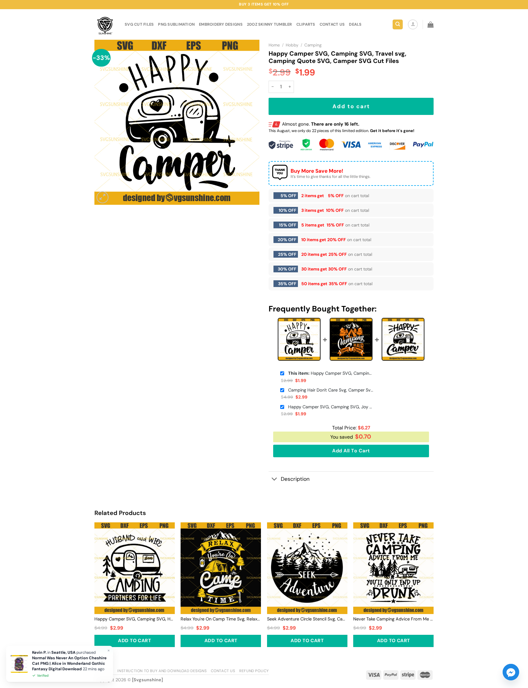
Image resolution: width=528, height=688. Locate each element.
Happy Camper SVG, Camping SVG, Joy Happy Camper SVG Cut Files (331, 407)
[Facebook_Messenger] (511, 672)
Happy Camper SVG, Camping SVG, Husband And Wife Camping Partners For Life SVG (134, 619)
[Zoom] (102, 197)
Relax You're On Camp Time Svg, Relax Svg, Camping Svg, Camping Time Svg (221, 619)
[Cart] (430, 24)
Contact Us (223, 670)
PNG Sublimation (176, 24)
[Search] (398, 25)
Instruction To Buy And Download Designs (162, 670)
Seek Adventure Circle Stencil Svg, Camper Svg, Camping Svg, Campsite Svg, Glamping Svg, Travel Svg (307, 619)
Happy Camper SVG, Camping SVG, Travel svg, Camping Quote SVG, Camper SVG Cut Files (331, 373)
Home (274, 45)
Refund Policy (254, 670)
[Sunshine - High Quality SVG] (105, 24)
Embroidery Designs (221, 24)
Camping (313, 45)
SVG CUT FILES (139, 24)
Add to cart (351, 106)
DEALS (355, 24)
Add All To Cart (351, 450)
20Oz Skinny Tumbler (269, 24)
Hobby (292, 45)
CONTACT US (332, 24)
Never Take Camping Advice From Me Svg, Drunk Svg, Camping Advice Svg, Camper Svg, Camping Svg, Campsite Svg (393, 619)
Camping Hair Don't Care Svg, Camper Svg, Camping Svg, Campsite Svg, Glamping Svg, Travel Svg (331, 390)
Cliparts (305, 24)
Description (295, 479)
